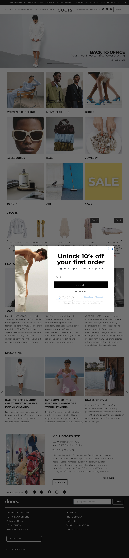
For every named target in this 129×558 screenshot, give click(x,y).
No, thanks (81, 291)
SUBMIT (81, 284)
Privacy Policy (88, 297)
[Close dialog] (110, 249)
